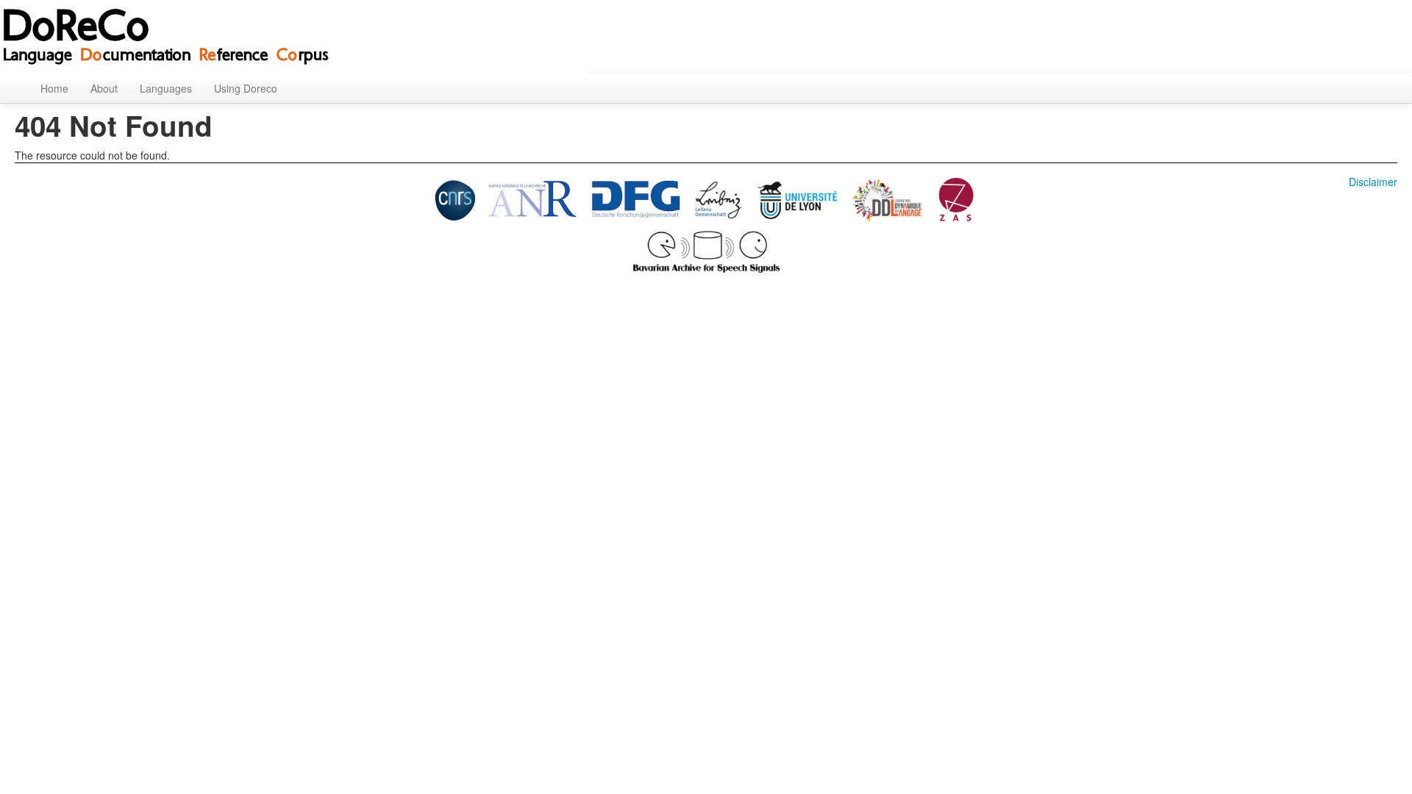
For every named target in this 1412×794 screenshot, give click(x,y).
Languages (166, 88)
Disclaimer (1373, 181)
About (104, 88)
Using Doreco (245, 88)
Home (54, 88)
